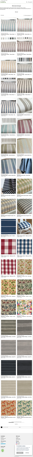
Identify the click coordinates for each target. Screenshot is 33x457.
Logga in (17, 437)
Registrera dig (18, 438)
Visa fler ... (16, 424)
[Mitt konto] (28, 2)
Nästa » (20, 427)
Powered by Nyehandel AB (16, 456)
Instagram (18, 443)
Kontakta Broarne (3, 438)
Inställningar (27, 452)
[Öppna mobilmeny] (31, 2)
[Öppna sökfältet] (27, 2)
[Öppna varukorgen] (30, 2)
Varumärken (2, 439)
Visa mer (16, 11)
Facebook (18, 442)
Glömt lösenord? (18, 439)
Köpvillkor (2, 437)
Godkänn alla (20, 452)
